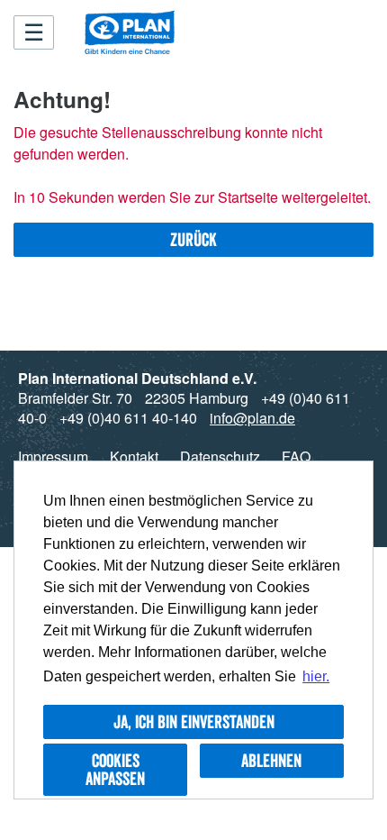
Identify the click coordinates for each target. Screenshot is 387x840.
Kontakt (134, 456)
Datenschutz (220, 456)
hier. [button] (315, 676)
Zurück (193, 240)
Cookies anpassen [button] (115, 770)
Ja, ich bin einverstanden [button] (193, 722)
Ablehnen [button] (271, 761)
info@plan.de (252, 417)
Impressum (53, 456)
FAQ (296, 456)
